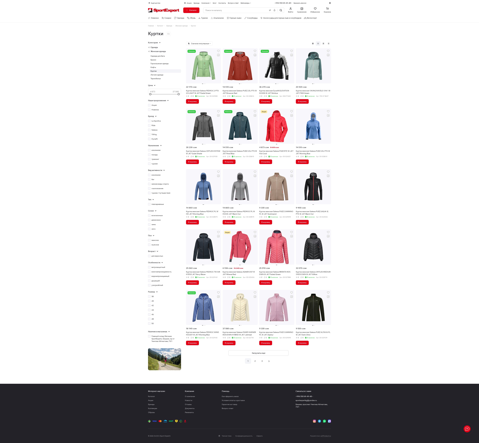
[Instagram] (314, 421)
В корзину (192, 101)
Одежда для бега (158, 56)
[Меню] (467, 428)
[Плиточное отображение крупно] (312, 43)
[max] (329, 421)
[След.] (269, 361)
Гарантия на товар (229, 404)
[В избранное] (218, 51)
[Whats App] (324, 421)
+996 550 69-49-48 (283, 3)
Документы (190, 408)
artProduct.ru (326, 436)
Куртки (154, 71)
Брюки (153, 60)
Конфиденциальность (243, 436)
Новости (188, 400)
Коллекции (152, 408)
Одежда (154, 47)
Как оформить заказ (230, 396)
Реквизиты (189, 412)
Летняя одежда (157, 75)
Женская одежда (158, 51)
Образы (151, 412)
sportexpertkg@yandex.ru (306, 400)
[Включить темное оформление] (330, 3)
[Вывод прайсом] (328, 43)
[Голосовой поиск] (275, 10)
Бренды (151, 404)
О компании (190, 396)
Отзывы (188, 404)
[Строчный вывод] (323, 43)
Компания (189, 391)
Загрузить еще (258, 353)
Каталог (151, 396)
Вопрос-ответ (227, 408)
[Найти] (281, 10)
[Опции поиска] (269, 10)
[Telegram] (319, 421)
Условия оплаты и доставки (233, 400)
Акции (150, 400)
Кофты (153, 67)
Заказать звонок (299, 3)
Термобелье (156, 78)
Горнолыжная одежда (160, 63)
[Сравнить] (218, 55)
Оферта (259, 436)
